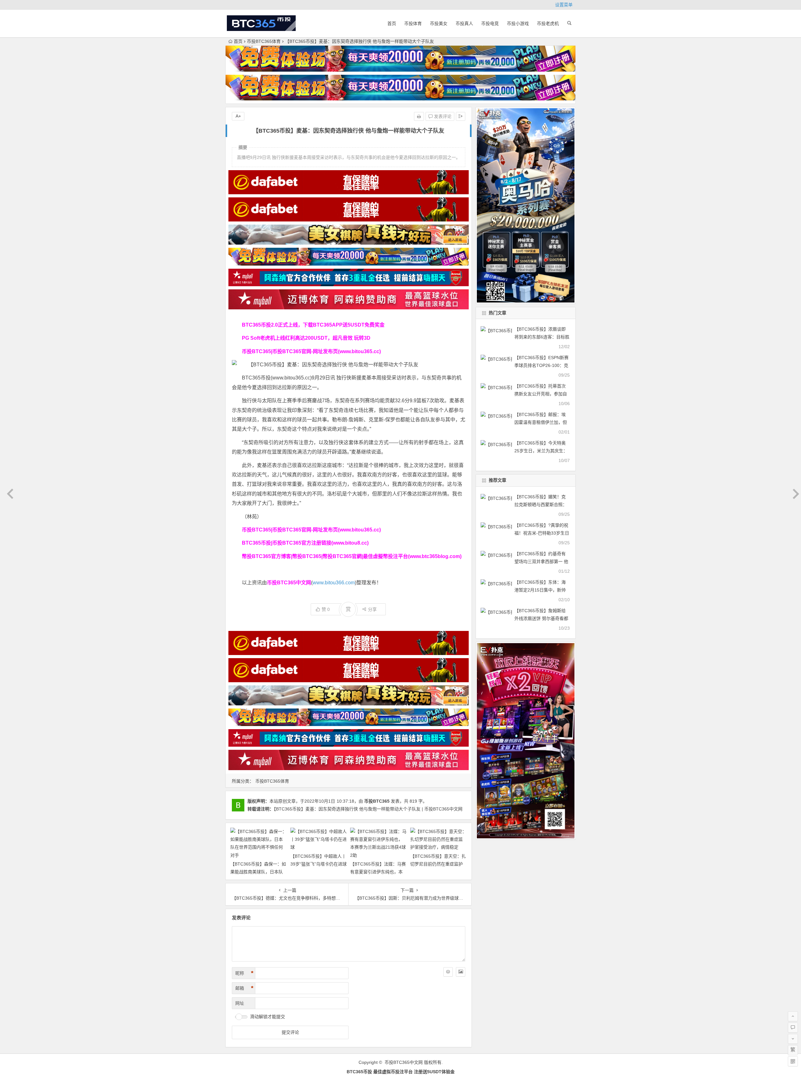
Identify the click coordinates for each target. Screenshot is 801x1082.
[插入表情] (448, 972)
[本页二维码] (793, 1061)
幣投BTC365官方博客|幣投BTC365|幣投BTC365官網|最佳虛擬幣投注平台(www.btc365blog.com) (352, 556)
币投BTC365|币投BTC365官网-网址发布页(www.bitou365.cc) (311, 351)
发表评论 (442, 116)
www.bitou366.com (334, 582)
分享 (372, 609)
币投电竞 (490, 23)
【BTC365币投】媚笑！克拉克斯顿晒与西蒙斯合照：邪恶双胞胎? (540, 504)
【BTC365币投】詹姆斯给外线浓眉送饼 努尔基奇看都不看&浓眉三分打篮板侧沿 (541, 618)
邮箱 (244, 988)
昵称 (244, 973)
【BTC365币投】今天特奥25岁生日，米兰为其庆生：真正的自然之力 (541, 450)
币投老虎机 (548, 23)
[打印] (419, 116)
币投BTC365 (377, 801)
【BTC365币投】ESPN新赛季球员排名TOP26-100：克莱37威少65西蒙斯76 (541, 365)
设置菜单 (564, 4)
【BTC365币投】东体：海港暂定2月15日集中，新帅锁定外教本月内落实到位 (540, 590)
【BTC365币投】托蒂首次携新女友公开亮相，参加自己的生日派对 (540, 394)
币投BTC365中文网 (404, 1062)
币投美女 (438, 23)
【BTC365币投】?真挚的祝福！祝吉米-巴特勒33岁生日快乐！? (541, 533)
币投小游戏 (518, 23)
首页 (391, 23)
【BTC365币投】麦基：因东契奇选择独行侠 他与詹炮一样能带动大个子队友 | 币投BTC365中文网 (368, 808)
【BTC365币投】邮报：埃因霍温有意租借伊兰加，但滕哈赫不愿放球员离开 (540, 422)
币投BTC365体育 (264, 41)
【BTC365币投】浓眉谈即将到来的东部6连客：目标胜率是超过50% (541, 337)
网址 (239, 1003)
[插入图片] (460, 972)
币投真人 (464, 23)
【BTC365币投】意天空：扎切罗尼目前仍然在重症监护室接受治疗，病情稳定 (438, 864)
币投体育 (413, 23)
